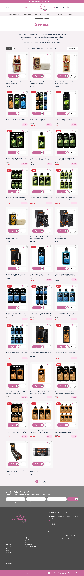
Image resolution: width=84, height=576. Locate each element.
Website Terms (28, 544)
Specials (8, 561)
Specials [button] (70, 14)
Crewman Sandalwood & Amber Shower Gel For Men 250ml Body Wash (41, 392)
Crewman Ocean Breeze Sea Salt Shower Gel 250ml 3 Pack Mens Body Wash (66, 314)
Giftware (8, 556)
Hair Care (8, 542)
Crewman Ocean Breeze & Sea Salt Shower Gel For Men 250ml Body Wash (65, 275)
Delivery (27, 538)
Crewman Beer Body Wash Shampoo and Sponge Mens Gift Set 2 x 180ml (16, 82)
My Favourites (49, 537)
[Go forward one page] (44, 481)
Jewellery (8, 548)
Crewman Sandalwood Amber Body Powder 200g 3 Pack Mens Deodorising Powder (65, 393)
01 (36, 481)
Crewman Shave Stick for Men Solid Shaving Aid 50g (39, 470)
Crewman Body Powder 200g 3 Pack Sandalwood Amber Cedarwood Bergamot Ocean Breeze (15, 121)
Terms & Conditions (23, 502)
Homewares (8, 554)
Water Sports (9, 559)
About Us (27, 535)
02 (40, 481)
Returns (27, 540)
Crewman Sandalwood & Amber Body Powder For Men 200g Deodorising (65, 353)
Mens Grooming (9, 550)
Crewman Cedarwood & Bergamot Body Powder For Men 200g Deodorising (66, 120)
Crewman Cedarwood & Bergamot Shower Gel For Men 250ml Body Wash (40, 159)
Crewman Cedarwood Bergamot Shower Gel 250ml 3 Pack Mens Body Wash (41, 198)
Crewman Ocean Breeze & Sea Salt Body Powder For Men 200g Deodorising (41, 275)
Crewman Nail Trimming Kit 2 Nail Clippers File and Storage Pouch (65, 237)
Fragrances (8, 537)
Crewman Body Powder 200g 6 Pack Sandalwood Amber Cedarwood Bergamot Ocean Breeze (39, 121)
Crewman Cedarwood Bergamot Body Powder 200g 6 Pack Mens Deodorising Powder (16, 199)
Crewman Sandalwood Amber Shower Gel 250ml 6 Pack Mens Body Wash (65, 431)
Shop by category (13, 14)
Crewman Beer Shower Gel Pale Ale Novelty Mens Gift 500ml (64, 82)
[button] (10, 48)
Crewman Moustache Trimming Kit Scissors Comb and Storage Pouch (41, 237)
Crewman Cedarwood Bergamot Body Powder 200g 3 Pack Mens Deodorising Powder (65, 160)
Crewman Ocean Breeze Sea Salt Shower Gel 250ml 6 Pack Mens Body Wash (17, 353)
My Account (48, 535)
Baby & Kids (8, 552)
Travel (7, 557)
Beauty (7, 538)
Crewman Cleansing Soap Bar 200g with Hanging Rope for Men (16, 237)
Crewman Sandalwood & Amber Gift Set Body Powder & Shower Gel (16, 392)
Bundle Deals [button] (59, 14)
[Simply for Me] (42, 7)
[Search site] (26, 7)
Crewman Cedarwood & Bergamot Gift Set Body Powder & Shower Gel (16, 159)
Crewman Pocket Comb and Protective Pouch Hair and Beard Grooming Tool (40, 353)
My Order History (50, 538)
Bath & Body (8, 544)
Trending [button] (48, 14)
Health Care (8, 546)
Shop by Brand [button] (27, 14)
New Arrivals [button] (38, 14)
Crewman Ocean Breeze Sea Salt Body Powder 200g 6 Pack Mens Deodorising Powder (40, 315)
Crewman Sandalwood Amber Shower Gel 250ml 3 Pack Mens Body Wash (40, 431)
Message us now (69, 538)
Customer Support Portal (31, 546)
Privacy (27, 542)
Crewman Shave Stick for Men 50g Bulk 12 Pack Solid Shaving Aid (17, 470)
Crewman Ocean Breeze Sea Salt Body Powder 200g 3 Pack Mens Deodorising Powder (16, 315)
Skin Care (8, 540)
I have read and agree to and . (21, 502)
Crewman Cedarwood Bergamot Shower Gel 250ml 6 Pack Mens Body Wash (66, 198)
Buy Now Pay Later (29, 537)
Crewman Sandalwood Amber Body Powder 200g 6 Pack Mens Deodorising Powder (16, 432)
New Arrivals (9, 563)
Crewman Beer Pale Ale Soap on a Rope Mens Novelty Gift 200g (41, 82)
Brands (7, 535)
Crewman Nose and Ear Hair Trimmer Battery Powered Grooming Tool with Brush (15, 276)
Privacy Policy (34, 502)
